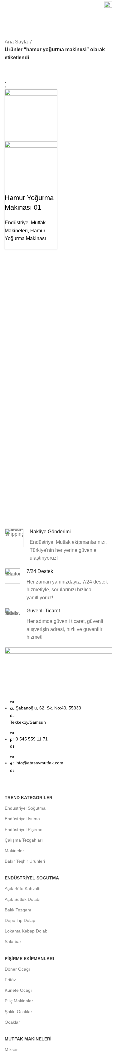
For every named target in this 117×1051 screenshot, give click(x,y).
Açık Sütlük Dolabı (23, 899)
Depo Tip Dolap (20, 920)
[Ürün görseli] (31, 167)
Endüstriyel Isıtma (22, 818)
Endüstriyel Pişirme (23, 829)
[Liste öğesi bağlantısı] (58, 739)
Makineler (14, 850)
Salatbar (13, 941)
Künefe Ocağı (18, 990)
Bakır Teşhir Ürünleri (25, 861)
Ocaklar (12, 1022)
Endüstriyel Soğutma (25, 808)
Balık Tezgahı (18, 909)
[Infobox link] (108, 6)
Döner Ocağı (17, 969)
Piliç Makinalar (19, 1000)
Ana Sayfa (16, 41)
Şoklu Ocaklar (18, 1011)
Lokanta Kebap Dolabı (27, 930)
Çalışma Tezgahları (24, 840)
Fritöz (10, 979)
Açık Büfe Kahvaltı (23, 888)
